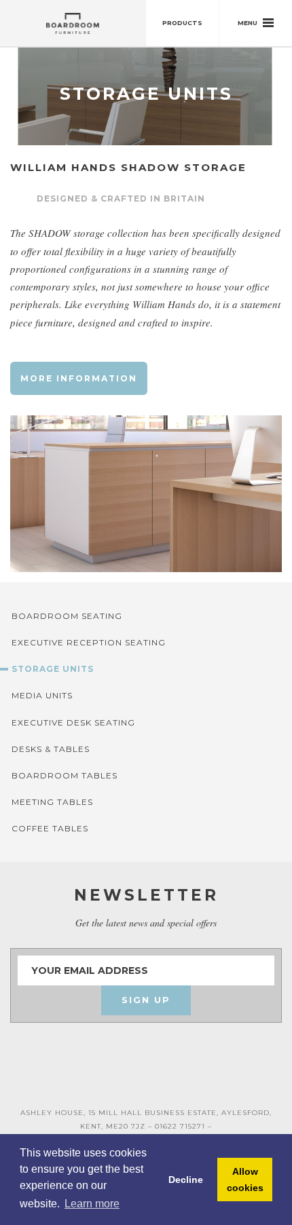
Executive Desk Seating (73, 722)
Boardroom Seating (67, 616)
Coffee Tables (50, 828)
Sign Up (146, 999)
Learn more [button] (92, 1203)
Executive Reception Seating (89, 642)
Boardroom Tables (64, 775)
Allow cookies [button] (245, 1179)
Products (182, 22)
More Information (78, 378)
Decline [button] (185, 1179)
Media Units (42, 695)
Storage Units (53, 669)
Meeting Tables (52, 802)
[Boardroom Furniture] (73, 23)
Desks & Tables (51, 749)
